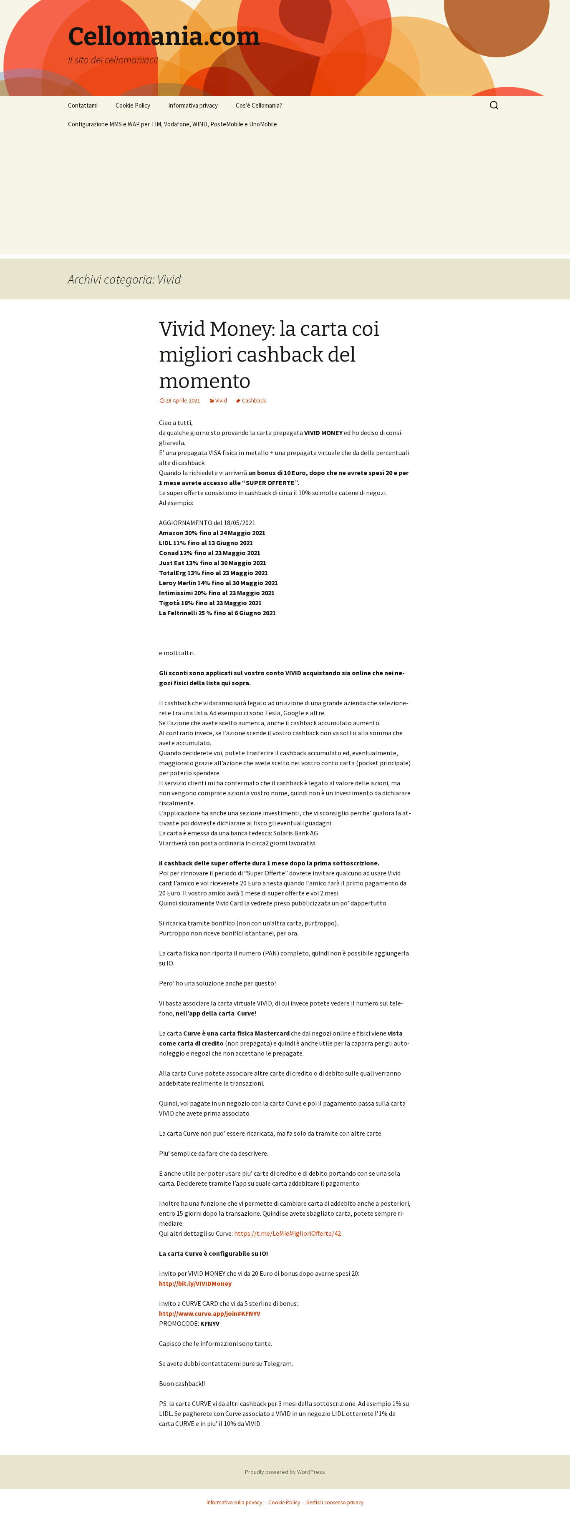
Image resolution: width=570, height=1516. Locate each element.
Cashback (254, 400)
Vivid (221, 400)
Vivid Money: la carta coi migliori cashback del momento (269, 355)
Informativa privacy (193, 105)
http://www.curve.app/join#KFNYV (209, 1313)
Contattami (83, 105)
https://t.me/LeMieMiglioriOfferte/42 (287, 1233)
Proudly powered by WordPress (285, 1472)
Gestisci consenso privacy (334, 1502)
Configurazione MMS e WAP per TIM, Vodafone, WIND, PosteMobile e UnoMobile (172, 124)
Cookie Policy (133, 105)
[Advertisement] (285, 196)
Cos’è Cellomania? (259, 105)
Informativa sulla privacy (234, 1502)
